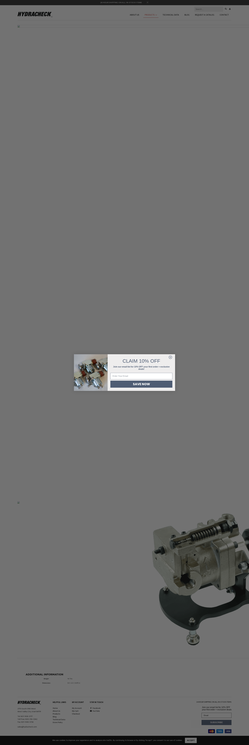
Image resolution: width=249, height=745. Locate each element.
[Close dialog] (170, 357)
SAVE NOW (141, 384)
